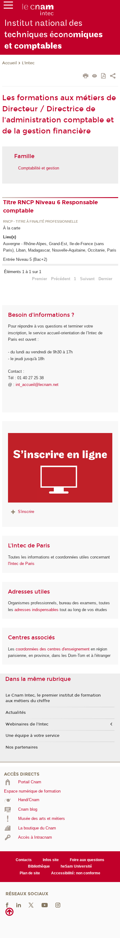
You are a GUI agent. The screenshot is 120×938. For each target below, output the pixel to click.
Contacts (24, 860)
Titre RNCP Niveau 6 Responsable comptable (50, 206)
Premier (39, 278)
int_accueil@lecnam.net (37, 384)
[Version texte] (94, 76)
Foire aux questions (87, 860)
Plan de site (30, 873)
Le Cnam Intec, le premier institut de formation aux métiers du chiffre (53, 698)
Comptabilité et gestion (38, 168)
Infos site (51, 860)
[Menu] (8, 6)
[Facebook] (7, 905)
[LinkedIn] (18, 905)
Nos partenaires (22, 747)
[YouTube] (44, 905)
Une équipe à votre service (32, 735)
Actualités (16, 712)
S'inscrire (26, 511)
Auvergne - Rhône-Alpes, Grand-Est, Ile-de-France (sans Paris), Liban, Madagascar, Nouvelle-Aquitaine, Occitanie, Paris (59, 246)
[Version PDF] (103, 76)
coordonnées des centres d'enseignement (53, 649)
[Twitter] (31, 905)
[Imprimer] (85, 77)
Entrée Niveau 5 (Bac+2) (25, 259)
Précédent (60, 278)
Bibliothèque (39, 866)
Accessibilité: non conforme (75, 873)
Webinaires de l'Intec (27, 724)
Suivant (87, 278)
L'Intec (28, 63)
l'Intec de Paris (21, 563)
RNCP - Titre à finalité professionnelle (40, 222)
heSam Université (76, 866)
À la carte (11, 228)
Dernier (105, 278)
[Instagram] (58, 905)
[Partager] (112, 77)
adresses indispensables (36, 609)
